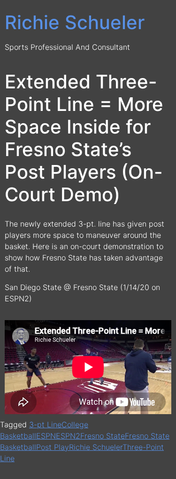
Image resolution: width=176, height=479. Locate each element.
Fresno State (102, 435)
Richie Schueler (75, 22)
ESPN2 (68, 435)
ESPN (46, 435)
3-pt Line (45, 424)
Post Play (52, 447)
